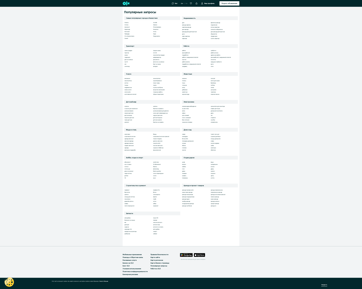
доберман (185, 89)
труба (154, 199)
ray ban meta (185, 108)
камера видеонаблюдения (189, 106)
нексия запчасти (157, 222)
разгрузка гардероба (130, 150)
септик (126, 83)
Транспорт (130, 46)
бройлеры (213, 83)
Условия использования (132, 269)
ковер (183, 134)
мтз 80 (155, 53)
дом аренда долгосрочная (218, 31)
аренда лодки (185, 199)
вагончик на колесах (158, 62)
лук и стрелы (128, 164)
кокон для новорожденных (160, 113)
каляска (155, 106)
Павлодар (127, 34)
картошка (213, 148)
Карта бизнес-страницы (160, 263)
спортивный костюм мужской (161, 136)
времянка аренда (215, 22)
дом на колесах (129, 59)
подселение (214, 25)
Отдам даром (189, 158)
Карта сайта (155, 257)
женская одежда (129, 141)
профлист (127, 190)
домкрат (127, 224)
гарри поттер (128, 173)
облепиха (213, 150)
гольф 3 (155, 231)
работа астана (214, 53)
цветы (212, 175)
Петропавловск (157, 27)
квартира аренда (186, 27)
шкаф (183, 162)
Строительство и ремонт (136, 185)
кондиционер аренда (188, 203)
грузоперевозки (157, 80)
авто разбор (156, 229)
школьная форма (129, 111)
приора (155, 220)
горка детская (128, 120)
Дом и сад (188, 130)
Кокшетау (155, 29)
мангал (184, 150)
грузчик (184, 59)
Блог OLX (126, 266)
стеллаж (184, 148)
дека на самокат (129, 171)
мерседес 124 (128, 229)
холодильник (214, 164)
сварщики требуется (216, 62)
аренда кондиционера (188, 197)
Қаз (182, 3)
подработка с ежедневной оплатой (191, 64)
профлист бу (156, 190)
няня (212, 66)
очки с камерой (186, 117)
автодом (155, 66)
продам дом (214, 36)
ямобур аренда (186, 201)
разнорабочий (186, 53)
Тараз (154, 34)
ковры (212, 141)
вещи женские (157, 150)
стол (183, 169)
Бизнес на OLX (128, 263)
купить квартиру (215, 38)
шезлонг (127, 122)
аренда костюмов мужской (218, 194)
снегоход (127, 66)
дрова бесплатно (129, 201)
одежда (127, 148)
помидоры (185, 136)
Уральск (155, 25)
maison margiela (157, 138)
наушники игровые (187, 122)
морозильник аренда (216, 192)
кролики (184, 78)
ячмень (184, 80)
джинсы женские (157, 141)
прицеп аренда (215, 203)
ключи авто (128, 92)
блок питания (185, 120)
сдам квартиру (186, 36)
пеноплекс (127, 199)
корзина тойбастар (158, 148)
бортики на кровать (158, 122)
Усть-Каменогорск (129, 36)
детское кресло (157, 120)
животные (185, 92)
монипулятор (156, 78)
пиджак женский (129, 145)
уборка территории (158, 94)
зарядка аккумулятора (131, 231)
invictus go (127, 169)
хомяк (212, 87)
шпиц (183, 87)
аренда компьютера (187, 194)
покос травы (156, 83)
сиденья (127, 227)
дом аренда (185, 29)
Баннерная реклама (130, 274)
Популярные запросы (159, 266)
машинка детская (129, 117)
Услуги (128, 74)
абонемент (128, 162)
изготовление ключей (130, 94)
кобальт (155, 233)
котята (212, 178)
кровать (184, 175)
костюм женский (157, 145)
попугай (213, 78)
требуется (213, 50)
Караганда (127, 29)
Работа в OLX (156, 269)
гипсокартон (156, 194)
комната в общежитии (217, 29)
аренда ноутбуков (187, 206)
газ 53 (126, 62)
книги (154, 175)
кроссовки (127, 134)
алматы (184, 164)
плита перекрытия (129, 206)
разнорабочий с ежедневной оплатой (221, 57)
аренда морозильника (217, 190)
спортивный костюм (130, 136)
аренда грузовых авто (188, 190)
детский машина (157, 117)
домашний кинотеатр (216, 111)
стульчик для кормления (131, 108)
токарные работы (158, 92)
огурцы (184, 143)
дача (183, 34)
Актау (154, 31)
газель (154, 85)
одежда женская (129, 138)
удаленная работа (215, 55)
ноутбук (213, 120)
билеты (155, 166)
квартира (184, 38)
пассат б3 (155, 218)
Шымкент (127, 27)
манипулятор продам (159, 55)
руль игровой (185, 115)
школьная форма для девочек (161, 111)
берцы (154, 134)
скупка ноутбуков (158, 87)
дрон (212, 113)
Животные (188, 74)
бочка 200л (185, 138)
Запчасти (129, 213)
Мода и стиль (131, 130)
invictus (126, 166)
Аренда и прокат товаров (194, 185)
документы (156, 59)
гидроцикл (127, 57)
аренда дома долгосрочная (189, 31)
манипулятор (128, 80)
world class (156, 162)
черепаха (213, 92)
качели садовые (215, 143)
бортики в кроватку (158, 108)
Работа (186, 46)
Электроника (189, 102)
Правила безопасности (159, 254)
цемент (127, 194)
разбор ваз (127, 233)
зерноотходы (185, 94)
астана (212, 166)
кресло (213, 171)
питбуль (213, 85)
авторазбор (127, 218)
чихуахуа (184, 85)
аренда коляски (215, 201)
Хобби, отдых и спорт (134, 158)
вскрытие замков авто (159, 89)
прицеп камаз (157, 50)
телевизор (185, 178)
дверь (212, 169)
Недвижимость (190, 18)
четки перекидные (158, 173)
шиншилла (213, 89)
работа (184, 50)
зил (125, 64)
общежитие (214, 34)
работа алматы (186, 62)
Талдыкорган (156, 36)
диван (183, 171)
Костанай (127, 31)
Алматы (127, 22)
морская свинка (215, 94)
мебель (184, 166)
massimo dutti (156, 143)
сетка (154, 201)
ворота (155, 197)
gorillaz (126, 175)
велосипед (156, 169)
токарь (126, 85)
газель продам (128, 50)
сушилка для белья (215, 136)
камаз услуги (128, 89)
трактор (127, 53)
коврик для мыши (215, 108)
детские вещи (128, 115)
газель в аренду (215, 197)
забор (154, 203)
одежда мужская (129, 143)
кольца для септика (130, 197)
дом (183, 22)
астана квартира (215, 27)
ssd (211, 115)
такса (183, 83)
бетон (154, 192)
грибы (212, 145)
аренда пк (213, 206)
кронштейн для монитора (218, 106)
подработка (185, 55)
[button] (196, 3)
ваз (125, 222)
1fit (125, 178)
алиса (183, 111)
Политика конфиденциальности (135, 271)
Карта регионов (157, 260)
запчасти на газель (158, 227)
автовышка (127, 78)
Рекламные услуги (130, 260)
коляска (127, 106)
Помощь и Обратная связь (133, 257)
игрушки (213, 173)
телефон (184, 173)
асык (154, 178)
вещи (212, 162)
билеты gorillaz (157, 171)
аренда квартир (186, 25)
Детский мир (131, 102)
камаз (126, 55)
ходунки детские (157, 115)
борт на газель (157, 64)
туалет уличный (215, 134)
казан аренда (214, 199)
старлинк (213, 117)
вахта (212, 64)
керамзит (155, 206)
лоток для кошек (215, 80)
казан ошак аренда (187, 192)
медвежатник (128, 87)
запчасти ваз (156, 224)
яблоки (184, 145)
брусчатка (127, 192)
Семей (126, 38)
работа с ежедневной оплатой (190, 57)
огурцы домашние (215, 138)
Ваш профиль (209, 3)
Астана (126, 25)
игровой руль (214, 122)
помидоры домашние (188, 141)
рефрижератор (157, 57)
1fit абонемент (157, 164)
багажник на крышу (130, 220)
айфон (183, 113)
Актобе (155, 22)
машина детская (129, 113)
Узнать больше (103, 281)
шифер (126, 203)
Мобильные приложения (132, 254)
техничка (213, 59)
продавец (184, 66)
